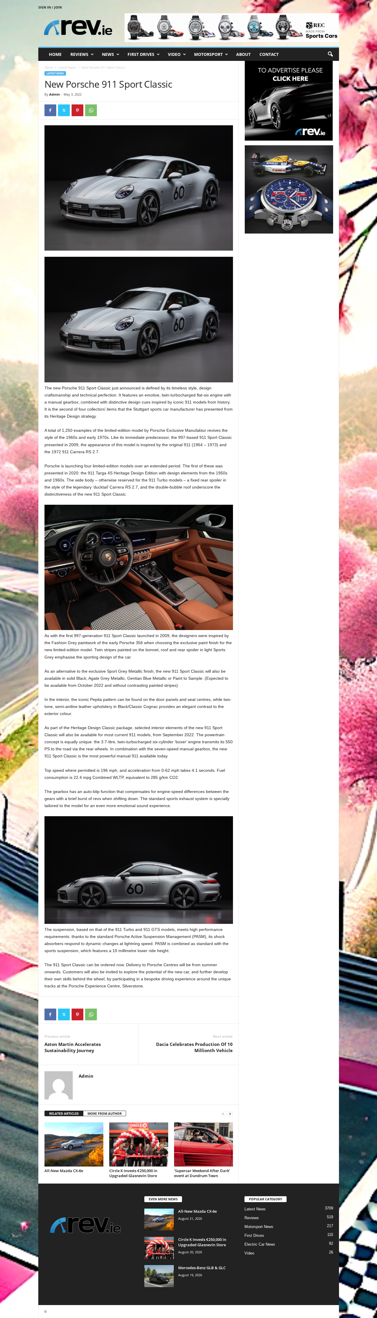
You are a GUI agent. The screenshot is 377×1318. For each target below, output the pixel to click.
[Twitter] (64, 110)
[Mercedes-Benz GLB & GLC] (159, 1276)
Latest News (67, 67)
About (243, 54)
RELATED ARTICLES (64, 1113)
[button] (330, 54)
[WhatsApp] (91, 110)
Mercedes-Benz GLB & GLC (202, 1267)
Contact (269, 54)
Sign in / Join (50, 7)
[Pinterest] (77, 110)
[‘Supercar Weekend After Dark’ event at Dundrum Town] (203, 1144)
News (108, 54)
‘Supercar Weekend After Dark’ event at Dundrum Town (202, 1173)
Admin (54, 94)
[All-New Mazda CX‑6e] (73, 1144)
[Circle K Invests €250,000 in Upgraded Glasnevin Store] (138, 1144)
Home (55, 54)
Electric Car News (259, 1244)
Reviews (79, 54)
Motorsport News (258, 1226)
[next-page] (230, 1114)
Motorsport (208, 54)
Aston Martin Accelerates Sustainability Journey (72, 1047)
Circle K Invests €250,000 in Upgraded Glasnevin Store (133, 1173)
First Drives (141, 54)
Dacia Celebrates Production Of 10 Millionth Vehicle (194, 1047)
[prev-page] (223, 1114)
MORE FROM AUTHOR (104, 1113)
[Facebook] (50, 110)
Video (174, 54)
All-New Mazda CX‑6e (63, 1170)
